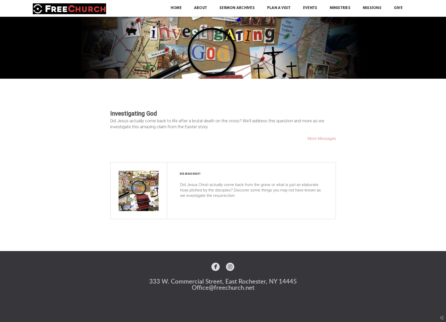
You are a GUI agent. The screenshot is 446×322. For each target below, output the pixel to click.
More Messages (322, 138)
